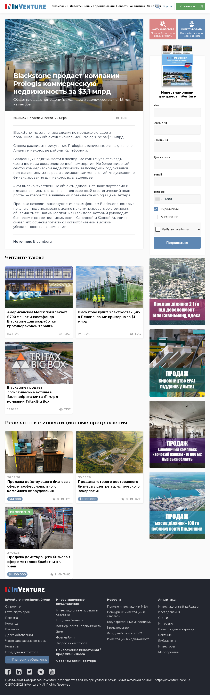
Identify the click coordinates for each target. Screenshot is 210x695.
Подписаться (177, 242)
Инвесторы (166, 646)
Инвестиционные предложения (92, 6)
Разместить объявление (30, 659)
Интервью (165, 623)
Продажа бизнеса (69, 620)
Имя (156, 105)
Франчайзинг (66, 637)
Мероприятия (168, 652)
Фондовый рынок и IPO (124, 633)
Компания (161, 139)
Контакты (12, 646)
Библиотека (167, 641)
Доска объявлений (19, 635)
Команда (11, 623)
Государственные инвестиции (129, 622)
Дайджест (154, 6)
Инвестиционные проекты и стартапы (77, 612)
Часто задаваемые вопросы (25, 641)
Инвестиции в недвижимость (128, 639)
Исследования (169, 612)
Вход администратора (21, 652)
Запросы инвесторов (71, 643)
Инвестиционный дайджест (179, 606)
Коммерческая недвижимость (78, 626)
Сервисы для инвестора (76, 661)
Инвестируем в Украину (176, 629)
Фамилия (160, 122)
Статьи (163, 618)
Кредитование (118, 627)
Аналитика (137, 6)
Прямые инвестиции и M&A (127, 606)
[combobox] (158, 199)
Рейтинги (165, 635)
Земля (60, 632)
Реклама (11, 618)
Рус (166, 6)
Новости (122, 6)
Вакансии (12, 629)
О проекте (13, 606)
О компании (59, 6)
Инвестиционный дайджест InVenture (177, 94)
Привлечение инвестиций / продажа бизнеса (78, 652)
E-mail (158, 174)
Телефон (160, 191)
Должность (162, 157)
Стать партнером (17, 612)
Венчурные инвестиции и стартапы (126, 614)
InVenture (27, 599)
